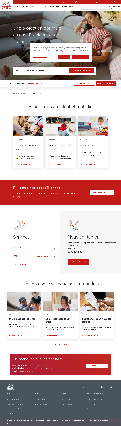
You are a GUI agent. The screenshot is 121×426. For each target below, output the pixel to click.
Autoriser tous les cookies (80, 57)
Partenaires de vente (14, 424)
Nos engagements (95, 394)
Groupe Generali (28, 424)
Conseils (18, 7)
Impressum (11, 420)
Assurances (41, 7)
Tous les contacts (78, 262)
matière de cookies (59, 52)
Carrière (64, 394)
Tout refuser (63, 57)
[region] (61, 52)
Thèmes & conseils (34, 83)
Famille (12, 315)
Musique (90, 409)
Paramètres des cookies (40, 57)
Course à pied (91, 404)
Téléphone (71, 249)
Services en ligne (20, 264)
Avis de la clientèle (13, 409)
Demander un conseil (84, 83)
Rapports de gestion (40, 404)
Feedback (10, 414)
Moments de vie (29, 7)
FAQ (15, 256)
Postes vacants (65, 399)
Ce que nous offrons (67, 409)
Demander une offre (82, 71)
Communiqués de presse (42, 399)
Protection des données (42, 420)
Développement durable (15, 404)
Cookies (56, 420)
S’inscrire (96, 366)
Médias (37, 394)
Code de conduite (78, 420)
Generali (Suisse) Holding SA (99, 420)
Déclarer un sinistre (64, 7)
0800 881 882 (75, 252)
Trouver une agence (106, 83)
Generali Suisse (14, 394)
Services (51, 7)
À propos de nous (13, 399)
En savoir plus (16, 335)
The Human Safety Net (94, 399)
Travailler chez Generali (68, 404)
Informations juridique (24, 420)
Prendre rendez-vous (102, 192)
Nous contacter (42, 256)
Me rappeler (41, 248)
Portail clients (19, 248)
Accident (40, 71)
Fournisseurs (65, 420)
